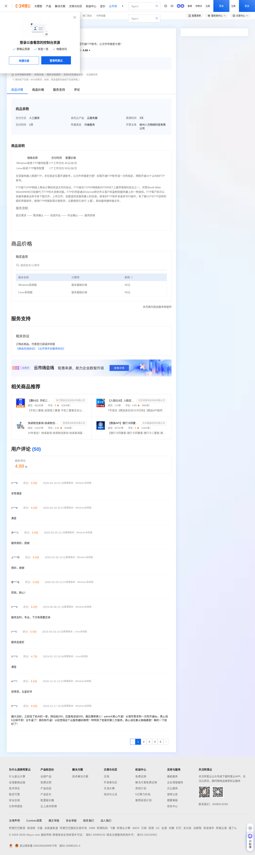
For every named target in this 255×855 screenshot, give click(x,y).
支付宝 (187, 827)
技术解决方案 (80, 776)
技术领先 (14, 788)
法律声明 (14, 820)
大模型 (38, 6)
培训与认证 (110, 794)
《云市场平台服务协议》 (51, 348)
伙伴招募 (101, 15)
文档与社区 (75, 6)
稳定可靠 (14, 794)
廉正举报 (54, 820)
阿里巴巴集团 (17, 827)
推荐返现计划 (143, 800)
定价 (102, 6)
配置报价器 (47, 800)
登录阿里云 (56, 60)
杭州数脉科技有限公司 (154, 423)
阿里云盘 (221, 827)
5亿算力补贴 (142, 794)
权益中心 (91, 6)
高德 (151, 827)
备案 (190, 5)
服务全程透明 (53, 74)
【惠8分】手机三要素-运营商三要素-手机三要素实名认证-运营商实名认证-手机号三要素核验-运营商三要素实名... (40, 400)
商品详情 (17, 89)
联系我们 (88, 820)
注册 (208, 5)
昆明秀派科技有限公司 (74, 423)
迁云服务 (172, 788)
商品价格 (38, 89)
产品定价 (46, 794)
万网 (144, 827)
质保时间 (131, 117)
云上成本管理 (49, 806)
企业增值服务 (175, 782)
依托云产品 (77, 117)
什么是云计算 (17, 776)
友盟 (164, 827)
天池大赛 (109, 788)
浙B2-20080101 (96, 834)
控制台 (198, 5)
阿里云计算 (123, 827)
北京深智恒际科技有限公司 (151, 400)
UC (158, 827)
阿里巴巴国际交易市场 (73, 827)
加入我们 (106, 820)
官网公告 (172, 794)
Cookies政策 (34, 820)
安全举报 (71, 820)
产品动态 (46, 788)
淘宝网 (31, 827)
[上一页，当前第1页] (132, 742)
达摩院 (197, 827)
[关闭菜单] (6, 6)
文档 (106, 776)
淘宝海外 (208, 827)
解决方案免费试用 (146, 782)
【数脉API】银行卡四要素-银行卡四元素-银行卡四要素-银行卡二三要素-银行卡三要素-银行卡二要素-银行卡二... (124, 423)
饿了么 (233, 827)
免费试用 (46, 782)
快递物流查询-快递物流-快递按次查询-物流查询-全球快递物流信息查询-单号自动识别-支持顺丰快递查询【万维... (44, 423)
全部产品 (46, 776)
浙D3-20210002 (147, 834)
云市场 (113, 6)
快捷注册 (24, 60)
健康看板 (172, 800)
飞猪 (112, 827)
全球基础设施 (17, 782)
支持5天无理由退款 (73, 74)
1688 (92, 827)
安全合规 (14, 800)
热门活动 (87, 15)
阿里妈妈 (102, 827)
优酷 (171, 827)
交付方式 (21, 117)
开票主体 (131, 124)
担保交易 (39, 74)
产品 (48, 6)
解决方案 (60, 6)
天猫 (40, 827)
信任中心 (172, 806)
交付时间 (21, 124)
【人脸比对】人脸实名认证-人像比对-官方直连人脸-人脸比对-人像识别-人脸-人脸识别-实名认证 (121, 400)
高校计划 (140, 788)
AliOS (135, 827)
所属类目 (76, 124)
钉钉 (178, 827)
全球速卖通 (51, 827)
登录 (221, 5)
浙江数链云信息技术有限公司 (70, 400)
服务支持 (59, 89)
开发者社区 (110, 782)
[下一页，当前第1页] (166, 742)
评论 (77, 89)
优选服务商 (91, 74)
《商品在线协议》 (26, 348)
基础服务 (172, 776)
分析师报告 (16, 806)
